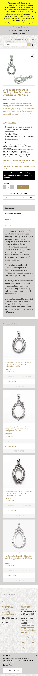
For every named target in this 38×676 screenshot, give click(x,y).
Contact (20, 30)
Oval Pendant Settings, (21, 103)
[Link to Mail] (24, 27)
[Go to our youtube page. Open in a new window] (23, 642)
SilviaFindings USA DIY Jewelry (24, 9)
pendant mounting (27, 109)
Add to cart (22, 187)
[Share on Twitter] (15, 197)
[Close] (36, 655)
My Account (12, 30)
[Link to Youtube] (19, 27)
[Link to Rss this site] (27, 27)
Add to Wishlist (10, 381)
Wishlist (26, 30)
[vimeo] (23, 197)
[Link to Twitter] (16, 27)
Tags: (4, 108)
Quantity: (6, 183)
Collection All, (12, 103)
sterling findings (15, 113)
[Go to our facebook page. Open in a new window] (23, 637)
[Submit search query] (29, 44)
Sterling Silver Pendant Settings (13, 156)
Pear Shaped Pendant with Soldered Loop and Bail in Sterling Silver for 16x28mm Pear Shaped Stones (18, 558)
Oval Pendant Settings (16, 109)
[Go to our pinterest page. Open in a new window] (28, 642)
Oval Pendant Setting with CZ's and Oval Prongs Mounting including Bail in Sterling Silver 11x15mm (18, 364)
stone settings (15, 114)
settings (8, 113)
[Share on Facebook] (7, 197)
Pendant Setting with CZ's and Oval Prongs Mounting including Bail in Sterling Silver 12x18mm (17, 429)
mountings (29, 108)
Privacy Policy (8, 665)
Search (7, 45)
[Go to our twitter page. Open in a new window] (33, 637)
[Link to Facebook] (10, 27)
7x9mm (8, 108)
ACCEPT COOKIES (12, 671)
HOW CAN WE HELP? (8, 595)
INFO (3, 601)
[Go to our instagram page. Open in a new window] (28, 637)
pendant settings (7, 111)
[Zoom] (32, 56)
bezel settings (14, 108)
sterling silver (23, 113)
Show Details (27, 376)
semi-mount (10, 154)
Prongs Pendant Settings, (13, 105)
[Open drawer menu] (3, 39)
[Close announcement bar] (35, 12)
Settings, (22, 105)
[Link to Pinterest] (21, 27)
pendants (14, 111)
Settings (22, 146)
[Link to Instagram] (13, 27)
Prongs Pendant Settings (23, 111)
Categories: (5, 103)
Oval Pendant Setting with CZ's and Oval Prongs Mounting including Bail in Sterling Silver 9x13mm (18, 493)
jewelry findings (22, 108)
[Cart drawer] (33, 44)
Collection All (12, 145)
